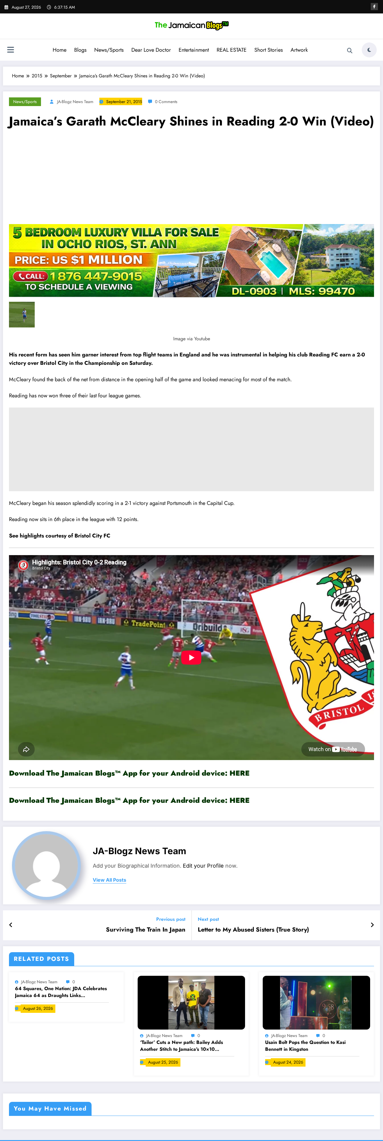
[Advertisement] (191, 179)
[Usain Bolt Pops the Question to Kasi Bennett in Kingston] (316, 1001)
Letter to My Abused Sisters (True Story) (253, 930)
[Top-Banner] (191, 260)
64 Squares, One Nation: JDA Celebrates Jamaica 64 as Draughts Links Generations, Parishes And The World (61, 992)
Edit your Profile (203, 866)
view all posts (109, 880)
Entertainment (194, 50)
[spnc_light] (369, 49)
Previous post (171, 919)
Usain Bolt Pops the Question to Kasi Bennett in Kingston (305, 1045)
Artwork (299, 50)
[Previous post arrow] (11, 925)
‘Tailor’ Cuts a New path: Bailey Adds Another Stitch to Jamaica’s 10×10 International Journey (181, 1046)
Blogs (80, 50)
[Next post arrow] (372, 925)
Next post (208, 919)
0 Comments (166, 102)
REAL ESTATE (232, 50)
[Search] (349, 50)
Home (59, 50)
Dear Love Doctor (151, 50)
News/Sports (109, 50)
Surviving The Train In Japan (146, 930)
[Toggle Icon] (10, 50)
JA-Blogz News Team (75, 102)
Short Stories (268, 50)
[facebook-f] (374, 6)
